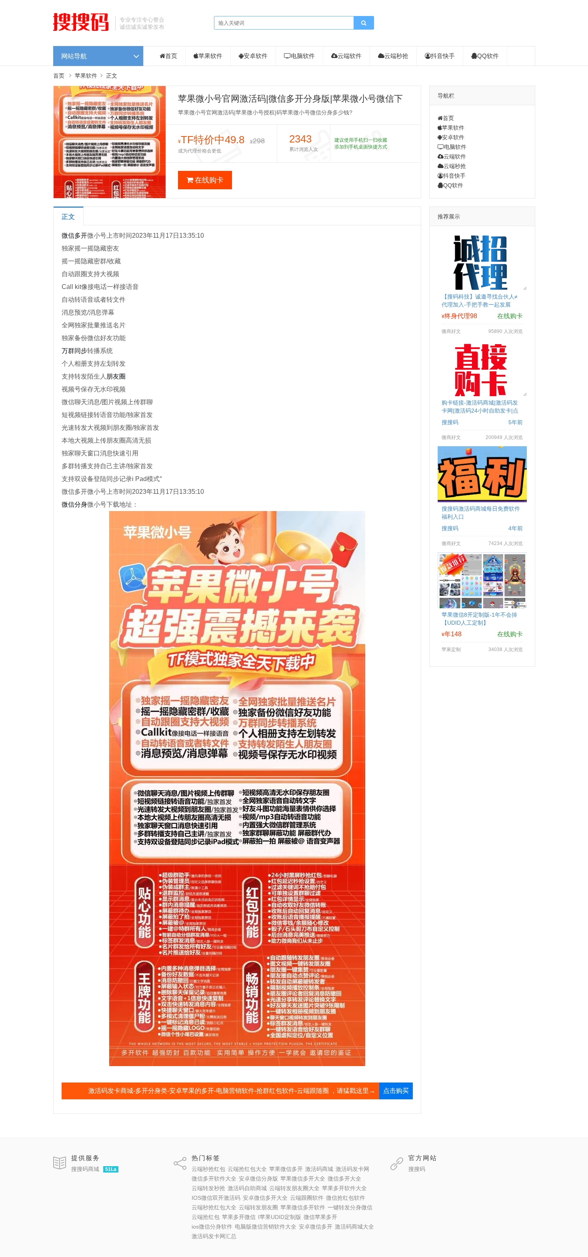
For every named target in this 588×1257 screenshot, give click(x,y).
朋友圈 (116, 376)
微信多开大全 (344, 1178)
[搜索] (364, 23)
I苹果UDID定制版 (279, 1217)
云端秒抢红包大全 (214, 1207)
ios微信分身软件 (212, 1226)
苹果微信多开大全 (302, 1178)
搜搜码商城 (85, 1169)
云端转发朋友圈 (258, 1207)
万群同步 (74, 350)
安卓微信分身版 (258, 1178)
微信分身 (74, 504)
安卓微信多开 (315, 1226)
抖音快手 (443, 55)
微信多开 (74, 235)
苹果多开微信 (239, 1217)
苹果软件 (210, 55)
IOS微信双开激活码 (216, 1198)
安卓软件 (256, 55)
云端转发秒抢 (208, 1188)
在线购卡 (209, 180)
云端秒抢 (396, 55)
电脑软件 (303, 55)
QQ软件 (488, 55)
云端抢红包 (206, 1217)
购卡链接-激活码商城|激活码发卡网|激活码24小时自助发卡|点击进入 (480, 410)
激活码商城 (319, 1169)
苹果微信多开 (286, 1169)
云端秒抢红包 (208, 1169)
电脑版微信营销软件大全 (265, 1226)
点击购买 (396, 1090)
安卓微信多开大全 (265, 1198)
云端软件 (350, 55)
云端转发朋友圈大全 (294, 1188)
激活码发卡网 (352, 1169)
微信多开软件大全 (214, 1178)
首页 (171, 55)
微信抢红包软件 (345, 1198)
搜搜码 (416, 1169)
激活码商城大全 (354, 1226)
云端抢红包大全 (247, 1169)
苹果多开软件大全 (344, 1188)
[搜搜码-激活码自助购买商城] (81, 30)
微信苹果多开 (320, 1217)
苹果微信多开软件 (302, 1207)
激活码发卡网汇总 (214, 1236)
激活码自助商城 (247, 1188)
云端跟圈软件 (307, 1198)
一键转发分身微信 (350, 1207)
